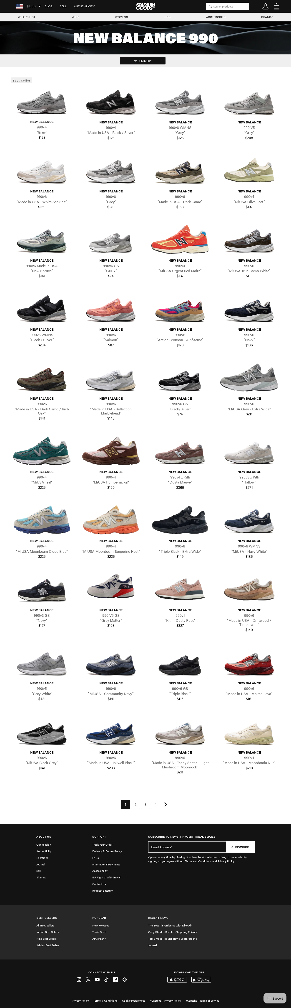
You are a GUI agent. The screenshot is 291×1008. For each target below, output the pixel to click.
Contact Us (99, 884)
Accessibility (100, 871)
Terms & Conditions (105, 1000)
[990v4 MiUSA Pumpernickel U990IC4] (111, 450)
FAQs (95, 858)
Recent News (158, 918)
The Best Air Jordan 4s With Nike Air (170, 925)
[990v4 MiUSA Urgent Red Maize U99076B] (180, 239)
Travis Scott (99, 932)
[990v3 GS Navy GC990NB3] (42, 589)
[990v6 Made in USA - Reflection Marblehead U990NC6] (111, 377)
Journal (40, 864)
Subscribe (240, 847)
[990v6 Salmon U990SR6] (111, 308)
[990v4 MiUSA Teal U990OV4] (42, 450)
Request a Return (102, 890)
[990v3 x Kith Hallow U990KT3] (249, 450)
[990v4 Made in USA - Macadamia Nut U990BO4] (249, 731)
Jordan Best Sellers (47, 932)
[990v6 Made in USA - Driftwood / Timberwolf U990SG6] (249, 589)
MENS (75, 17)
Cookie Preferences (133, 1000)
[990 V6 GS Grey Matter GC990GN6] (111, 589)
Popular (99, 918)
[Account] (265, 6)
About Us (43, 837)
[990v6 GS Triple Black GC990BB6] (180, 662)
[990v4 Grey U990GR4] (42, 100)
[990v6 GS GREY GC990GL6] (111, 239)
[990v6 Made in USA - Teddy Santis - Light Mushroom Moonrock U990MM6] (180, 731)
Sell (63, 6)
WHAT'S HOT (26, 17)
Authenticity (84, 6)
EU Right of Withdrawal (106, 877)
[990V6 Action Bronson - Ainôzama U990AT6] (180, 308)
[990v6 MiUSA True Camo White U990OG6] (249, 239)
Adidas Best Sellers (48, 945)
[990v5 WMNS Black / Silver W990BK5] (42, 308)
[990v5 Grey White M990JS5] (42, 662)
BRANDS (267, 17)
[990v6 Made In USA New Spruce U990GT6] (42, 239)
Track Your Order (102, 844)
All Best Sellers (45, 925)
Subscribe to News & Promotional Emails (182, 837)
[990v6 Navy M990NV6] (249, 308)
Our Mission (43, 844)
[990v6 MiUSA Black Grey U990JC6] (42, 731)
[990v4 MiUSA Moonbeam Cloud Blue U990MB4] (42, 519)
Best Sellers (46, 918)
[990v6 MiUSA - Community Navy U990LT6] (111, 662)
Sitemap (41, 877)
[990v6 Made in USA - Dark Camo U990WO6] (180, 170)
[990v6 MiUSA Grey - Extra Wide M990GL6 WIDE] (249, 377)
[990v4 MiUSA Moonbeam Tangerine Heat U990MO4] (111, 519)
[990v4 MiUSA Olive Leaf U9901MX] (249, 170)
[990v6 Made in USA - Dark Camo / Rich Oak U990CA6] (42, 377)
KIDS (167, 17)
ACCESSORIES (216, 17)
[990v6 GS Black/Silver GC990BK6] (180, 377)
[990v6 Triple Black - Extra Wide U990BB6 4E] (180, 519)
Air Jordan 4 (99, 938)
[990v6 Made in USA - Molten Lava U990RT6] (249, 662)
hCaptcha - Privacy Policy (165, 1000)
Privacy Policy (80, 1000)
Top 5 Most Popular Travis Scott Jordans (172, 938)
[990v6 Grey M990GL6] (111, 170)
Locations (42, 858)
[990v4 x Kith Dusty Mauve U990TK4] (180, 450)
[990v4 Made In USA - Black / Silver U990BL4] (111, 101)
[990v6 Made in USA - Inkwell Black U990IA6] (111, 731)
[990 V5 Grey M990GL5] (249, 101)
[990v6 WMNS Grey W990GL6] (180, 101)
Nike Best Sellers (46, 938)
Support (99, 837)
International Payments (106, 864)
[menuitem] (48, 6)
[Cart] (276, 6)
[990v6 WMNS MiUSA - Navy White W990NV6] (249, 519)
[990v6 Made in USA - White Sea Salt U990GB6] (42, 170)
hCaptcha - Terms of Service (202, 1000)
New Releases (100, 925)
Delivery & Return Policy (107, 851)
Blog (49, 6)
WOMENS (121, 17)
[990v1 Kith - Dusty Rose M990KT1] (180, 589)
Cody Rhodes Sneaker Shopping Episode (173, 932)
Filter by (145, 61)
